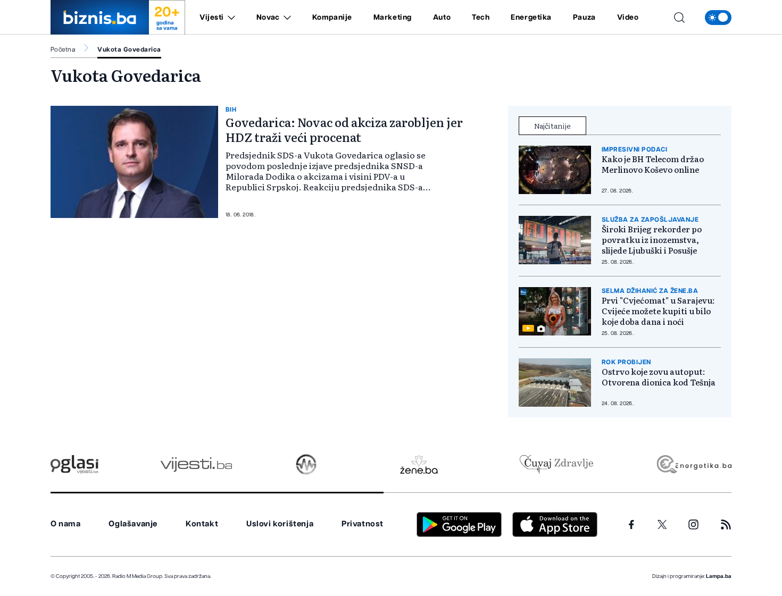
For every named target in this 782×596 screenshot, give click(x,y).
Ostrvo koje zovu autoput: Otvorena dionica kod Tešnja (659, 377)
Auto (442, 17)
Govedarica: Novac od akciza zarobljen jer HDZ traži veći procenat (344, 129)
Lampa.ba (718, 576)
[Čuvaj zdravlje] (556, 464)
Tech (480, 17)
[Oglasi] (74, 464)
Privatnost (363, 524)
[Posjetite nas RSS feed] (725, 524)
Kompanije (332, 17)
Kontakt (202, 524)
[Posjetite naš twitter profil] (662, 525)
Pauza (584, 17)
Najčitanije (552, 125)
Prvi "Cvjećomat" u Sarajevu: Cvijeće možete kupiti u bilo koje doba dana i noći (658, 311)
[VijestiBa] (196, 464)
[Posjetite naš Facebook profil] (631, 525)
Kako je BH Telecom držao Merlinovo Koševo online (653, 164)
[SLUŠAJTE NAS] (306, 464)
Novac (268, 17)
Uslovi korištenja (279, 524)
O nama (66, 524)
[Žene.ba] (418, 464)
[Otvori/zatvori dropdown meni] (229, 17)
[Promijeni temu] (718, 17)
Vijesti (211, 17)
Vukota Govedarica (129, 49)
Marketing (392, 17)
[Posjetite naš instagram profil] (693, 524)
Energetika (531, 17)
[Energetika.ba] (693, 464)
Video (628, 17)
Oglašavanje (133, 524)
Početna (63, 49)
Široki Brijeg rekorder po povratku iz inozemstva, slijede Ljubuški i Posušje (652, 240)
